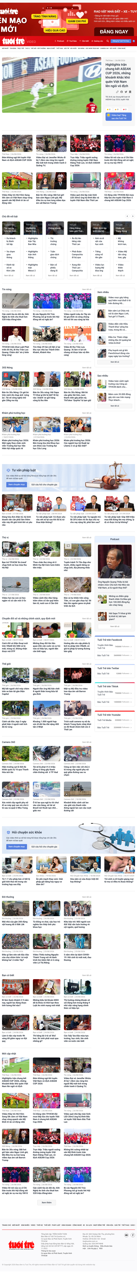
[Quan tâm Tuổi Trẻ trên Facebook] (133, 1235)
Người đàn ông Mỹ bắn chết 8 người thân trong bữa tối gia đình (46, 691)
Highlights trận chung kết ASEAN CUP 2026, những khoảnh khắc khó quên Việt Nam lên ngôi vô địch (118, 75)
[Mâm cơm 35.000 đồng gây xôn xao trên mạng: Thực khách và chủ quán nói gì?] (101, 397)
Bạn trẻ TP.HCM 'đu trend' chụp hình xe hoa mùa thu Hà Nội (14, 565)
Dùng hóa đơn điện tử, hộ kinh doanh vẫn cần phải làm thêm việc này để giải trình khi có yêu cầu (17, 521)
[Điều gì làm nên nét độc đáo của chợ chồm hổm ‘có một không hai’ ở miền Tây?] (15, 941)
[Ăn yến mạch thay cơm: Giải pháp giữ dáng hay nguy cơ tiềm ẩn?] (51, 864)
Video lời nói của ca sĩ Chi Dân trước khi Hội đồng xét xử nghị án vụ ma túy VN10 (118, 160)
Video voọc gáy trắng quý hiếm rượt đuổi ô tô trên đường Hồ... (119, 300)
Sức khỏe (113, 48)
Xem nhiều (103, 292)
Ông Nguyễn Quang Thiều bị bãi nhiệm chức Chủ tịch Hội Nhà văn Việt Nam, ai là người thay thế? (114, 585)
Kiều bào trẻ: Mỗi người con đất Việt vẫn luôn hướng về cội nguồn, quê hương (77, 924)
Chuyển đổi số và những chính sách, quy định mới (28, 618)
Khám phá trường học (13, 413)
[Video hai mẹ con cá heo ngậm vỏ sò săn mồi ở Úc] (15, 584)
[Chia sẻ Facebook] (121, 91)
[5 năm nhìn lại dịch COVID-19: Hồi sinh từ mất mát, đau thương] (77, 941)
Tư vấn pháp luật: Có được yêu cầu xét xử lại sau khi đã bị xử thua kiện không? (50, 519)
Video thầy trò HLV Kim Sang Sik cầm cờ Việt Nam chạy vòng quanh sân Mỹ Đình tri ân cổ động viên (17, 199)
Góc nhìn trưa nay (92, 48)
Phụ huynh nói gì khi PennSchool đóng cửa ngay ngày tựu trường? (119, 353)
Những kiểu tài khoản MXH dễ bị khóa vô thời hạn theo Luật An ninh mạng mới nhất (46, 1003)
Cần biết (85, 41)
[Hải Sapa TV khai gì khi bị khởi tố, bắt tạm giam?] (102, 616)
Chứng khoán (54, 228)
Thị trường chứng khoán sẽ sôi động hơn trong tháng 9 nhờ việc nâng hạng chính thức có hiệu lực (77, 1004)
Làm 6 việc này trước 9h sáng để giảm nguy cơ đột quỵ (14, 1038)
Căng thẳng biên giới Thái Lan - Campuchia (76, 230)
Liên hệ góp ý (92, 1249)
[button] (127, 216)
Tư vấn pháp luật (43, 514)
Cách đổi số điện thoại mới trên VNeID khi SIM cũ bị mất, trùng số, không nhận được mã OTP (15, 647)
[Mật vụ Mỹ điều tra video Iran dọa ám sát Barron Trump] (77, 675)
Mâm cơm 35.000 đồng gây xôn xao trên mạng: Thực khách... (119, 397)
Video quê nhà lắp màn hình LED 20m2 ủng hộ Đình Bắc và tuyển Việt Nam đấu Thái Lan (84, 198)
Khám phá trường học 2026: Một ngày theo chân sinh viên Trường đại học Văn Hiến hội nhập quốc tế (15, 444)
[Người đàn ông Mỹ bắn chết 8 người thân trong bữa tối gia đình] (46, 675)
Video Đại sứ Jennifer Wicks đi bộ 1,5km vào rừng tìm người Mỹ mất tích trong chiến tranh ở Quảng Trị (51, 161)
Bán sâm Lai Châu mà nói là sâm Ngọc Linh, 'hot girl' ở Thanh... (118, 313)
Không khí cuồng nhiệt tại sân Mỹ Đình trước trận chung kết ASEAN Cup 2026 (77, 1152)
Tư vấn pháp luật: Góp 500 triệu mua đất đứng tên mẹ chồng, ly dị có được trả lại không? (119, 519)
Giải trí (66, 48)
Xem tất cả (8, 276)
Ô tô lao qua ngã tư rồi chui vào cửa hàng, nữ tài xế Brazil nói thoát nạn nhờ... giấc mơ (46, 806)
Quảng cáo (98, 41)
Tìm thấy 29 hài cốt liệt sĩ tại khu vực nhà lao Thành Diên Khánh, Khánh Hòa (46, 350)
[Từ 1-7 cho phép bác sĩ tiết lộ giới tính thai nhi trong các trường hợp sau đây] (17, 864)
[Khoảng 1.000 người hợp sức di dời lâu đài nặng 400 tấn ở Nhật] (46, 708)
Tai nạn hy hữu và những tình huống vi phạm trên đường (10, 230)
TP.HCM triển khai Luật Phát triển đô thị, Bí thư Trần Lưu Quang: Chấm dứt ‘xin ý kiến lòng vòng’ (15, 351)
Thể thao (59, 48)
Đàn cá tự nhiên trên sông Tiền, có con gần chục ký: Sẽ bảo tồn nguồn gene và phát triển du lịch (77, 602)
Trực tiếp (20, 48)
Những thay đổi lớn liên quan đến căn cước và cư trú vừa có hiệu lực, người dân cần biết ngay (46, 647)
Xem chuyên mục (16, 484)
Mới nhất (5, 48)
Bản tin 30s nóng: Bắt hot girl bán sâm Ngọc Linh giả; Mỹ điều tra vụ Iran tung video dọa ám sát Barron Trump (50, 199)
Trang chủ (6, 1225)
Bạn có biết (51, 48)
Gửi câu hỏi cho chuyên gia (44, 484)
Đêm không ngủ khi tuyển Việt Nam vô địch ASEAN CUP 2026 (17, 158)
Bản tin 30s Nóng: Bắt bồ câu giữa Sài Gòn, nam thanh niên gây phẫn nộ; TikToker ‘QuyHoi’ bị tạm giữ (77, 396)
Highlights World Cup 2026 (31, 230)
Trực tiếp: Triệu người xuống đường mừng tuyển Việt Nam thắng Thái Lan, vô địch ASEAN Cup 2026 (85, 161)
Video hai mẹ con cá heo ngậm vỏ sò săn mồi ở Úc (14, 599)
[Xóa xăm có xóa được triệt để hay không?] (85, 864)
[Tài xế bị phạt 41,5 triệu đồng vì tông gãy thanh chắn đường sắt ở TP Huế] (46, 753)
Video (33, 1225)
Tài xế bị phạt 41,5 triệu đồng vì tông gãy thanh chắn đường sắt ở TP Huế (45, 769)
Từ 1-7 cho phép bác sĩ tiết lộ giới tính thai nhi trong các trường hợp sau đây (16, 882)
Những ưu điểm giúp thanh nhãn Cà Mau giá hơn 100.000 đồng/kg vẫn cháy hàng (120, 600)
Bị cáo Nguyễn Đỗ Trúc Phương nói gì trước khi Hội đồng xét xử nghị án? (46, 317)
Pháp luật (56, 1225)
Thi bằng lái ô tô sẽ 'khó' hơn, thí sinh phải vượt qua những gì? (45, 1038)
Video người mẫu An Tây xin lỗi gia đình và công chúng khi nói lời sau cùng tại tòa (77, 317)
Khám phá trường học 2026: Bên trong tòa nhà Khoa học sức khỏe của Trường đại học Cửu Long (46, 444)
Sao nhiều (102, 375)
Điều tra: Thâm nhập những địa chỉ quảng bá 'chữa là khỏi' (119, 340)
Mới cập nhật (9, 1053)
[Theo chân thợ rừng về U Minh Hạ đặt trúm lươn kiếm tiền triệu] (46, 549)
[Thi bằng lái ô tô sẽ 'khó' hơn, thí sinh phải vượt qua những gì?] (46, 1022)
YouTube (73, 41)
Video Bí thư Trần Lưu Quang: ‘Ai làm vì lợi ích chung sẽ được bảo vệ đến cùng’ (76, 351)
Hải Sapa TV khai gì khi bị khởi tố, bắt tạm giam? (120, 616)
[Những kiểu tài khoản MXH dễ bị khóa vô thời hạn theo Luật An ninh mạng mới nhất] (46, 987)
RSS (100, 1249)
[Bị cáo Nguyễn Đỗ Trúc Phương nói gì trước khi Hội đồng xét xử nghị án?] (46, 301)
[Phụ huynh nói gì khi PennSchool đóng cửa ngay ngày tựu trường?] (101, 353)
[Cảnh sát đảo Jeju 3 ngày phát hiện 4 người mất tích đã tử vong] (15, 708)
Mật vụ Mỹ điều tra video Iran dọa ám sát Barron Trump (76, 691)
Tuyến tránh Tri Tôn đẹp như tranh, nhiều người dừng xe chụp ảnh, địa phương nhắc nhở (77, 566)
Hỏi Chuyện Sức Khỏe (79, 876)
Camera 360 (104, 48)
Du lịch (89, 1225)
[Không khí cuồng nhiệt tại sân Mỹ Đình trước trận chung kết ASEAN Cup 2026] (77, 1136)
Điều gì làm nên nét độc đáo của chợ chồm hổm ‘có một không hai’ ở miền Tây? (15, 957)
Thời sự (40, 1225)
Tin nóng (13, 48)
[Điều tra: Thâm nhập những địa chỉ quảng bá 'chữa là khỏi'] (101, 340)
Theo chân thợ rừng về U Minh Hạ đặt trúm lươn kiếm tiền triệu (46, 565)
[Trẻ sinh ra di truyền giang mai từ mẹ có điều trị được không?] (119, 864)
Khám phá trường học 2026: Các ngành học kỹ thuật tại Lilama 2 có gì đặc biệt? (77, 443)
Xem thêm (47, 1202)
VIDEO (31, 42)
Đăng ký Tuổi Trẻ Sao (121, 41)
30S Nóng (81, 48)
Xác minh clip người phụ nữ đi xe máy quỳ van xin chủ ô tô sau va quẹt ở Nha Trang (15, 805)
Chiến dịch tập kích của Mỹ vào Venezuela (100, 230)
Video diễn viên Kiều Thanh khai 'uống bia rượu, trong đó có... (118, 327)
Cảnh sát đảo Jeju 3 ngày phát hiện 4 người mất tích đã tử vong (14, 724)
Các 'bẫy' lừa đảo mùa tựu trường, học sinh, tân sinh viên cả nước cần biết (76, 1038)
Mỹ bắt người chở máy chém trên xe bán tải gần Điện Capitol (15, 691)
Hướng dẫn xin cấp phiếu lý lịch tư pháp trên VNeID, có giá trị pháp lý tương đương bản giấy (77, 647)
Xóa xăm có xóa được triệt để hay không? (84, 880)
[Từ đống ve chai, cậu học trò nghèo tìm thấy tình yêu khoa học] (46, 908)
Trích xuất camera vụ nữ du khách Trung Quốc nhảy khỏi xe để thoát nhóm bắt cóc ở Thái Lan (77, 725)
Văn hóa (109, 1225)
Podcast (60, 41)
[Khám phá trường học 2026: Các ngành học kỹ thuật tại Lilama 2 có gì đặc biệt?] (77, 424)
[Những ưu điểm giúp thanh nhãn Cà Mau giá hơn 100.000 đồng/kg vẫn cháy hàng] (102, 599)
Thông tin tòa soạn (48, 1251)
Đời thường (41, 48)
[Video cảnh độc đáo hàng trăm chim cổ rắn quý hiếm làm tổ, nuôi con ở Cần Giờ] (46, 584)
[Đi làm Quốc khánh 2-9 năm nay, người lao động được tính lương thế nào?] (15, 987)
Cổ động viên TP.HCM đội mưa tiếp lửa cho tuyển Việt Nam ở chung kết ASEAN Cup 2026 (119, 198)
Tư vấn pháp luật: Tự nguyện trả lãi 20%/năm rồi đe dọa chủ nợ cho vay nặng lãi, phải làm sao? (85, 519)
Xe (84, 1225)
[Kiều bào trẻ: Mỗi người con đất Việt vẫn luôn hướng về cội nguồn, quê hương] (77, 908)
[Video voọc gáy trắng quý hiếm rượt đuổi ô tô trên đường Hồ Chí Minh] (101, 300)
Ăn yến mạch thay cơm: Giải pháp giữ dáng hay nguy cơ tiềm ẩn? (49, 882)
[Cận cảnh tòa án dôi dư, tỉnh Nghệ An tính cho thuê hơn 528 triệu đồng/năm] (15, 301)
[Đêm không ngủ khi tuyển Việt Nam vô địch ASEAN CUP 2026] (17, 143)
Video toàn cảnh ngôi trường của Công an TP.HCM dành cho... (118, 384)
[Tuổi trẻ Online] (21, 1245)
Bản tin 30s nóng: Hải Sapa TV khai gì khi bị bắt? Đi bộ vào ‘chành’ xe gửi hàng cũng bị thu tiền (46, 396)
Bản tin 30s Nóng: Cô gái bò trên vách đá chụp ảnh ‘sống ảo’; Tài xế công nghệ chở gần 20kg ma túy (15, 396)
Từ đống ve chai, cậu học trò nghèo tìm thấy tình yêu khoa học (46, 924)
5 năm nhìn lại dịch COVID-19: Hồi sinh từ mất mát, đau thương (77, 957)
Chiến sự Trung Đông (121, 229)
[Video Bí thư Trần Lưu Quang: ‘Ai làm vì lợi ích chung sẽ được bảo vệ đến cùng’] (77, 334)
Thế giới (33, 48)
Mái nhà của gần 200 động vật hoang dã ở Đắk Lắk (15, 923)
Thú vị (27, 48)
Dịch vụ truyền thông (91, 1246)
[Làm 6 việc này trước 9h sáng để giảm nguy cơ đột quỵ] (15, 1022)
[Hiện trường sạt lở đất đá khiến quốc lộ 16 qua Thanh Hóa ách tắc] (15, 753)
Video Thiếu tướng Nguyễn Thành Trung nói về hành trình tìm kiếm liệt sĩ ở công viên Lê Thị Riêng (46, 958)
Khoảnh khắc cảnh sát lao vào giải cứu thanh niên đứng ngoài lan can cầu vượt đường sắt (77, 806)
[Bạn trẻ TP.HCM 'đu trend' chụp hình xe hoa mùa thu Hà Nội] (15, 549)
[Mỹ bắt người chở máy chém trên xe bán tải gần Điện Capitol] (15, 675)
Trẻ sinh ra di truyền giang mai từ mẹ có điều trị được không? (119, 880)
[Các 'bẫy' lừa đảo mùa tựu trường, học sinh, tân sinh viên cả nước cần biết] (77, 1022)
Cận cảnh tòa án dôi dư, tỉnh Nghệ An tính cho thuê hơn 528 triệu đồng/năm (15, 317)
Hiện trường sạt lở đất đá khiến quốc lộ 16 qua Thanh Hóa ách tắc (15, 769)
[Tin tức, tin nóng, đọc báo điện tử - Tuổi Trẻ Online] (14, 41)
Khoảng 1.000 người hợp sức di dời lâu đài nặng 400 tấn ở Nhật (46, 724)
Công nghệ (121, 48)
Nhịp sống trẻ (99, 1225)
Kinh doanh (66, 1225)
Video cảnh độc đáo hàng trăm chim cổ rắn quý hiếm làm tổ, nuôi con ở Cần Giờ (45, 600)
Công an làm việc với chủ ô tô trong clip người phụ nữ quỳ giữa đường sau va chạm (77, 771)
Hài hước (73, 48)
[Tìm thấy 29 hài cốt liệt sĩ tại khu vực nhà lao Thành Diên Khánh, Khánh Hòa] (46, 334)
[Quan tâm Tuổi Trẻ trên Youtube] (126, 1235)
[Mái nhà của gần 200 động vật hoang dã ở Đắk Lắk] (15, 908)
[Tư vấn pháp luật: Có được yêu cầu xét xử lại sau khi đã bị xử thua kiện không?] (51, 502)
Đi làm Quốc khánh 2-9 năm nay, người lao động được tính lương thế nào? (15, 1003)
